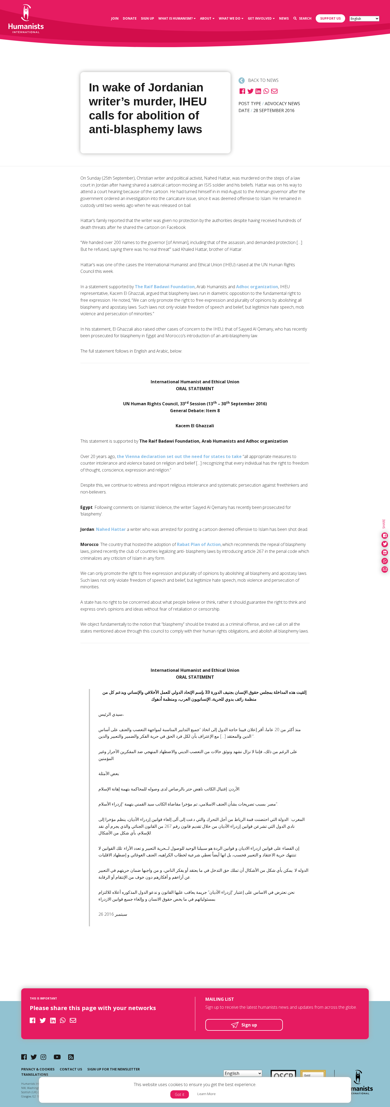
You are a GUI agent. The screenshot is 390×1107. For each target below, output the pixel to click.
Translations (34, 1074)
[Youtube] (57, 1056)
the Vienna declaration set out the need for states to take (179, 456)
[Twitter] (34, 1056)
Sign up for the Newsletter (113, 1069)
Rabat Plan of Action (199, 544)
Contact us (71, 1069)
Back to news (263, 80)
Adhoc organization (257, 287)
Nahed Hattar (111, 529)
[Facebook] (24, 1056)
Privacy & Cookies (38, 1069)
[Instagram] (43, 1056)
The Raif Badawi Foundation (165, 287)
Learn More (206, 1093)
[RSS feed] (71, 1056)
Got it (179, 1094)
